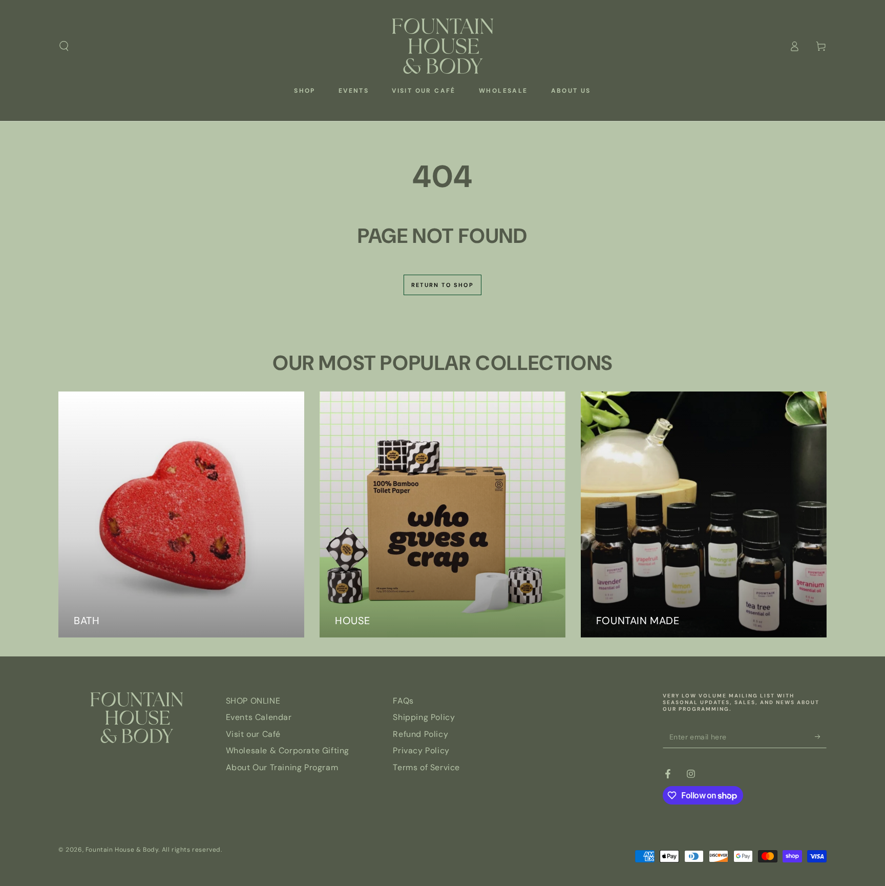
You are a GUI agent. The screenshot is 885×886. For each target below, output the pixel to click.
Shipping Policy (424, 717)
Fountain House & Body (122, 850)
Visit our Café (253, 734)
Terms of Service (426, 767)
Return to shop (442, 285)
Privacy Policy (421, 750)
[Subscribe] (821, 736)
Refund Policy (420, 734)
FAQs (403, 700)
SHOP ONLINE (253, 700)
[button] (64, 46)
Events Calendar (259, 717)
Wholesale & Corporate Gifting (287, 750)
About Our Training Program (282, 767)
